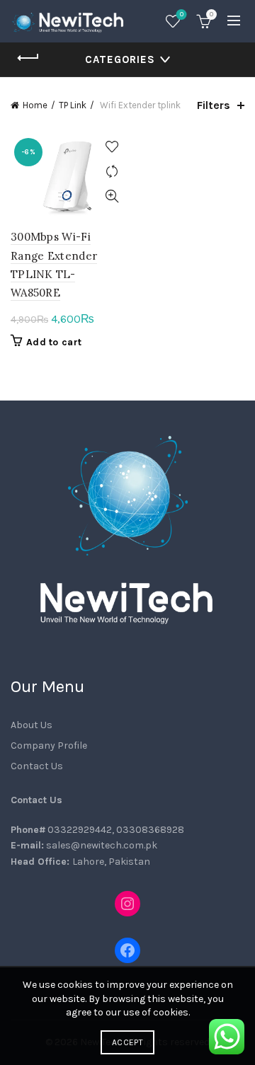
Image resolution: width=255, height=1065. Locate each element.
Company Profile (49, 745)
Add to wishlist (111, 146)
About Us (31, 725)
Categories (120, 59)
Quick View (111, 196)
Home (35, 105)
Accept (127, 1042)
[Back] (28, 58)
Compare (111, 171)
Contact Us (37, 766)
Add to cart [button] (53, 342)
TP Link (72, 105)
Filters (213, 105)
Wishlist (181, 14)
